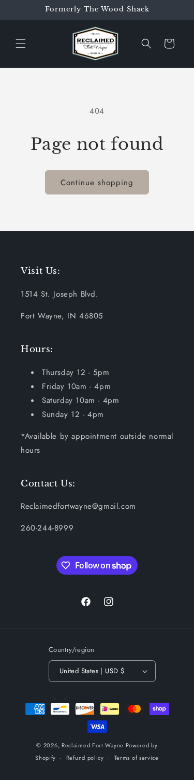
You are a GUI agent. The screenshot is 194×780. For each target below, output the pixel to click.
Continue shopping (97, 182)
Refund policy (85, 758)
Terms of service (136, 758)
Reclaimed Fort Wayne (93, 745)
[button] (20, 43)
